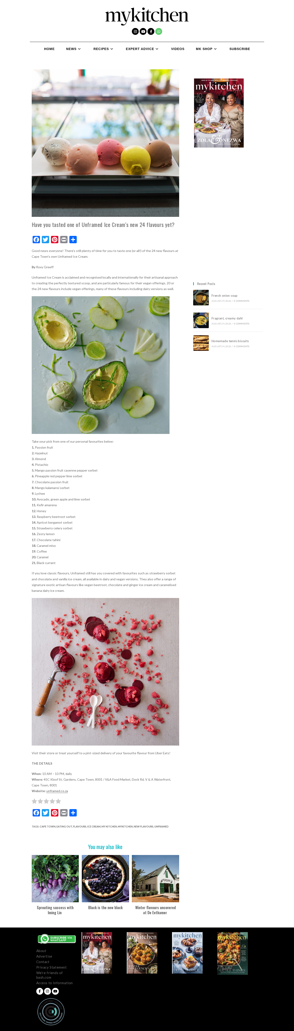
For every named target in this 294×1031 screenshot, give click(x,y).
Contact (43, 962)
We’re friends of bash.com (49, 975)
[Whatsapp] (158, 31)
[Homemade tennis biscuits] (201, 343)
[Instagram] (135, 31)
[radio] (34, 802)
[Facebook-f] (150, 31)
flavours (79, 826)
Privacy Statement (51, 967)
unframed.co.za (57, 791)
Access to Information (54, 983)
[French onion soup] (201, 297)
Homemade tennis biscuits (230, 341)
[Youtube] (143, 31)
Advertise (44, 956)
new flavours (143, 826)
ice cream (94, 826)
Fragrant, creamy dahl (227, 318)
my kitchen (109, 826)
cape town (48, 826)
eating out (64, 826)
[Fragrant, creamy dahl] (201, 320)
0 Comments (241, 300)
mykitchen (125, 826)
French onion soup (225, 295)
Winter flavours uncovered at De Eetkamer (155, 910)
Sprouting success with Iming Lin (55, 910)
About (41, 951)
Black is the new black (105, 907)
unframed (161, 826)
